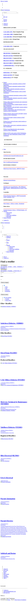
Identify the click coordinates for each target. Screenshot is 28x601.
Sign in (5, 21)
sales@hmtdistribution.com (9, 591)
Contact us (5, 590)
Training (5, 575)
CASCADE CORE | (8, 34)
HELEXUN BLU (7, 58)
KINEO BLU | (7, 72)
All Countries (4, 270)
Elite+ (11, 266)
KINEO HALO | (7, 77)
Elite (15, 266)
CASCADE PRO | (7, 36)
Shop (4, 572)
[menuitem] (5, 23)
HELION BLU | (7, 53)
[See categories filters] (15, 285)
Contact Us (6, 220)
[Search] (14, 272)
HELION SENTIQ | (8, 55)
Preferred (20, 266)
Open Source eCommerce (20, 599)
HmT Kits (5, 570)
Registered (4, 268)
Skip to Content (4, 1)
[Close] (1, 232)
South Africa (17, 270)
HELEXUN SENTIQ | (9, 60)
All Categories (5, 266)
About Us (5, 569)
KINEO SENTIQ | (7, 75)
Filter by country (4, 294)
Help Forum (6, 574)
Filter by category (4, 282)
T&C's (4, 578)
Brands (5, 571)
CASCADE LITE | (8, 31)
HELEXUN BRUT (8, 63)
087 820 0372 (6, 592)
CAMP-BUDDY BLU (9, 65)
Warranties (5, 576)
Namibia (11, 270)
